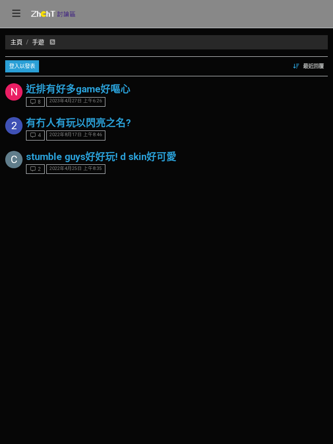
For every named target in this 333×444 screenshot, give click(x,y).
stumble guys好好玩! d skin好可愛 (101, 157)
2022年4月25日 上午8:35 (75, 168)
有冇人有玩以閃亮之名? (78, 123)
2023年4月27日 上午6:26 (75, 101)
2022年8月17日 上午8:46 (75, 134)
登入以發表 (22, 66)
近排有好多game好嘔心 (78, 89)
